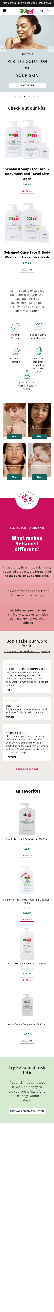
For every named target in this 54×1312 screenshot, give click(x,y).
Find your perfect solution (27, 1111)
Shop (14, 436)
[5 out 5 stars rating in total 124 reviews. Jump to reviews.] (27, 908)
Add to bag (27, 191)
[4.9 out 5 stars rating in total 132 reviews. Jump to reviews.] (27, 1029)
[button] (3, 49)
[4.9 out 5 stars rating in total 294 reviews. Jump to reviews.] (27, 844)
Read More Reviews (27, 769)
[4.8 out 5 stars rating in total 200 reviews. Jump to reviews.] (27, 968)
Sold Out (27, 270)
